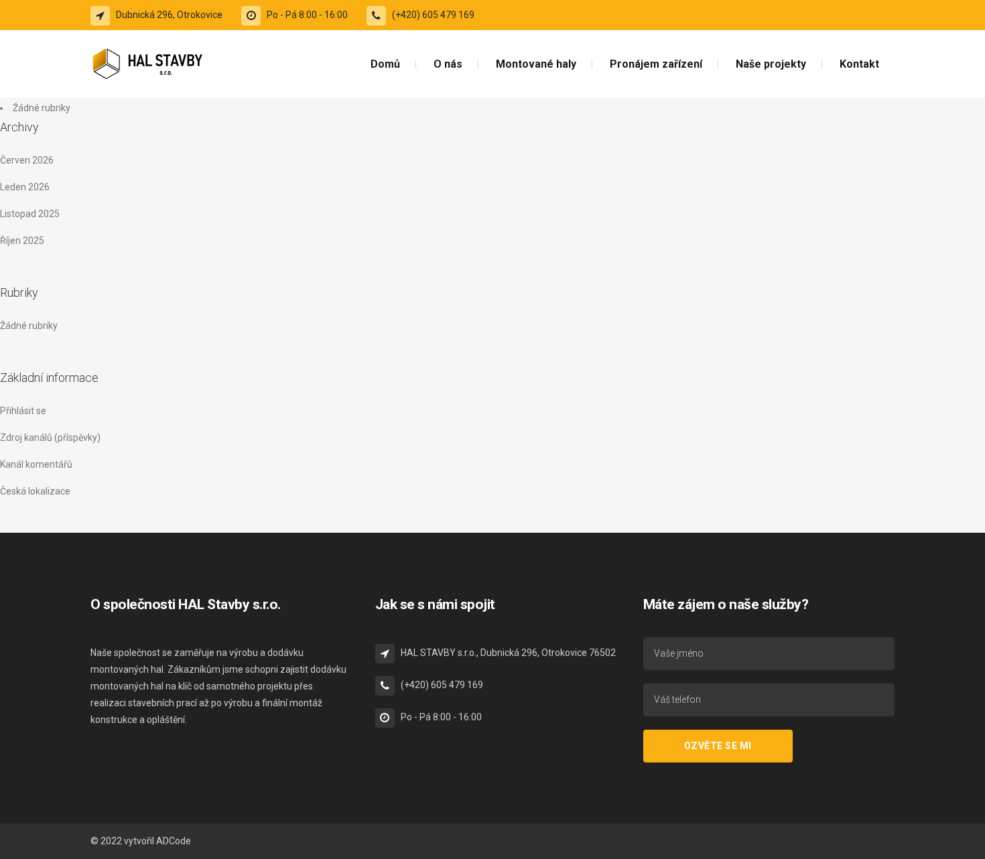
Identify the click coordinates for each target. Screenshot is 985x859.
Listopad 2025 (30, 213)
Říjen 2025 (22, 240)
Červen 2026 (27, 160)
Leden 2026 (25, 187)
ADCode (173, 841)
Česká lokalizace (35, 491)
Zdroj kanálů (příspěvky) (50, 437)
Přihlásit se (23, 410)
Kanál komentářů (36, 464)
